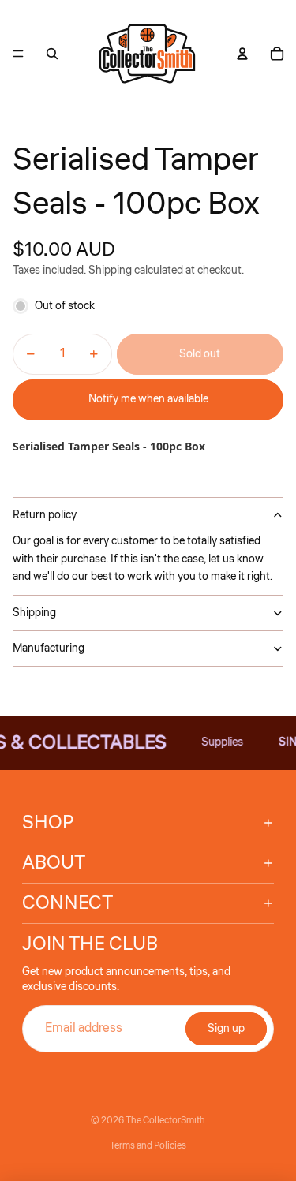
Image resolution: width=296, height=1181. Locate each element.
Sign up (226, 1029)
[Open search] (52, 53)
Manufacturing (48, 648)
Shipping (34, 613)
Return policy (45, 515)
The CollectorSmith (165, 1120)
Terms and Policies (148, 1146)
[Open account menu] (242, 53)
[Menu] (18, 54)
